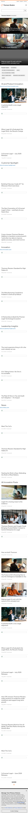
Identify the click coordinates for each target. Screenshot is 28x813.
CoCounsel (13, 67)
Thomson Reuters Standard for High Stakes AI (13, 269)
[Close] (26, 790)
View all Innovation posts (5, 249)
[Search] (25, 10)
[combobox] (14, 10)
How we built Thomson (9, 47)
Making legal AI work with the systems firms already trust (11, 62)
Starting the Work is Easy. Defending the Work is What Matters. (13, 474)
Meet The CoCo (6, 426)
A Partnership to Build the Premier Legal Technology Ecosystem (13, 318)
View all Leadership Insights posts (8, 328)
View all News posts (4, 407)
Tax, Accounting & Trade (8, 72)
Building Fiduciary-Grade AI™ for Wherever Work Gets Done (12, 185)
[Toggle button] (26, 5)
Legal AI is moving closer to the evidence (11, 502)
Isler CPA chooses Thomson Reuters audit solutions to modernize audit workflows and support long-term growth (13, 699)
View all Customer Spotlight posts (7, 165)
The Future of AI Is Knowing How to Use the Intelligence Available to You (12, 30)
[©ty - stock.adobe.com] (14, 386)
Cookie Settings (20, 802)
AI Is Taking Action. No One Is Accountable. (11, 372)
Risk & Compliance (6, 75)
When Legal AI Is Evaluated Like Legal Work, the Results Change (12, 130)
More (14, 782)
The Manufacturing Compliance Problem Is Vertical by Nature (12, 293)
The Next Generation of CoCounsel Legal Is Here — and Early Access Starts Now (13, 210)
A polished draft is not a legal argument (11, 106)
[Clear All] (22, 10)
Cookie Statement (8, 807)
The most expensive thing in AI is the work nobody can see (13, 348)
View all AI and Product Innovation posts (9, 86)
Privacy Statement (18, 807)
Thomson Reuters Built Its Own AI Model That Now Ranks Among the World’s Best (13, 726)
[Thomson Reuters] (14, 225)
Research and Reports (19, 75)
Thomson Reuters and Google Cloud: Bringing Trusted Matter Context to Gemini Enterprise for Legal (13, 528)
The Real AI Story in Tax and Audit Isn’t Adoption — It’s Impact (12, 397)
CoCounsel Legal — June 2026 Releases (11, 774)
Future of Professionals (8, 70)
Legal (18, 70)
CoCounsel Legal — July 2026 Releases (11, 154)
